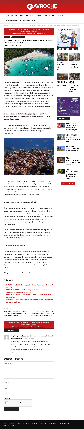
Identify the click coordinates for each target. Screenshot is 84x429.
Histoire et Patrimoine (26, 21)
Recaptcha (7, 398)
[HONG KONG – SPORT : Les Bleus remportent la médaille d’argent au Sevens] (61, 125)
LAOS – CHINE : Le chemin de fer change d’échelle (62, 84)
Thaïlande (14, 16)
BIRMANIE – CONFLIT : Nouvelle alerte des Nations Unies (72, 150)
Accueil (7, 16)
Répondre (13, 352)
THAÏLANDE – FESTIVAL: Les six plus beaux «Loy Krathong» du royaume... (72, 174)
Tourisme (21, 37)
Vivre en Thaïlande (57, 16)
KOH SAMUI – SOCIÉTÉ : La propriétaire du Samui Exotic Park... (61, 66)
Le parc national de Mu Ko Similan (15, 114)
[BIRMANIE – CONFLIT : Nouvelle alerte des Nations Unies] (61, 148)
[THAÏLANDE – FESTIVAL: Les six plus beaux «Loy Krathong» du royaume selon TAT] (61, 171)
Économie (29, 16)
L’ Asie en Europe (10, 21)
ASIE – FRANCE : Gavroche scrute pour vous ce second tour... (73, 138)
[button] (77, 16)
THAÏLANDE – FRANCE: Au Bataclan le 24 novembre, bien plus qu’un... (73, 161)
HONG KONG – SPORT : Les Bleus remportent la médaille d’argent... (72, 127)
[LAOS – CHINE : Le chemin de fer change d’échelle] (62, 76)
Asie (21, 16)
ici (4, 276)
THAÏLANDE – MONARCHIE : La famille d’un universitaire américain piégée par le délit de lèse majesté (15, 313)
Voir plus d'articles (67, 183)
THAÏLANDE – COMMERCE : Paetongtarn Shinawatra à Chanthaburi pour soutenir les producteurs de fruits (42, 313)
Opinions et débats (42, 16)
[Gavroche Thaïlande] (42, 7)
